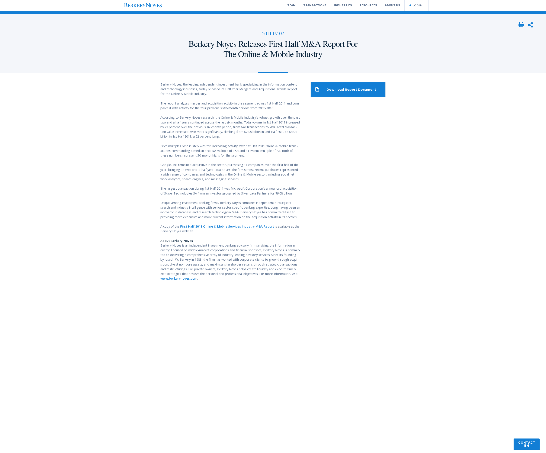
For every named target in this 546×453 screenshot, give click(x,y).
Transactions (315, 5)
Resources (368, 5)
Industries (343, 5)
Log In (417, 5)
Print (521, 24)
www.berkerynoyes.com (178, 278)
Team (291, 5)
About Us (392, 5)
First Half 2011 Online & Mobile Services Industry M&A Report (227, 226)
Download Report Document (351, 89)
